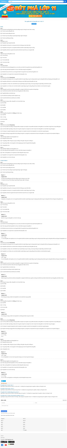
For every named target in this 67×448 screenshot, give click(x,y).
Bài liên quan (4, 383)
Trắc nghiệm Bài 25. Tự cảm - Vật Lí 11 (6, 385)
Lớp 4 (24, 426)
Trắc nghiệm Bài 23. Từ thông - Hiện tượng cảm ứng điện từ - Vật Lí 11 (12, 395)
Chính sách (2, 437)
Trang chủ (2, 418)
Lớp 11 (2, 420)
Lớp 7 (2, 424)
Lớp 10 (24, 420)
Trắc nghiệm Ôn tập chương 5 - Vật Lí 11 (7, 388)
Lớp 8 (24, 422)
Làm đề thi (34, 23)
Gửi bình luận (4, 411)
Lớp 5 (2, 426)
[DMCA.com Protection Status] (11, 445)
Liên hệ (2, 435)
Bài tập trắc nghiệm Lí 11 (5, 18)
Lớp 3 (2, 428)
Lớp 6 (24, 424)
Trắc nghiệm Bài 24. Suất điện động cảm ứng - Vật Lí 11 (9, 392)
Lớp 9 (2, 422)
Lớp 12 (24, 418)
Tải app (25, 430)
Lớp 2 (24, 428)
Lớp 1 (2, 430)
